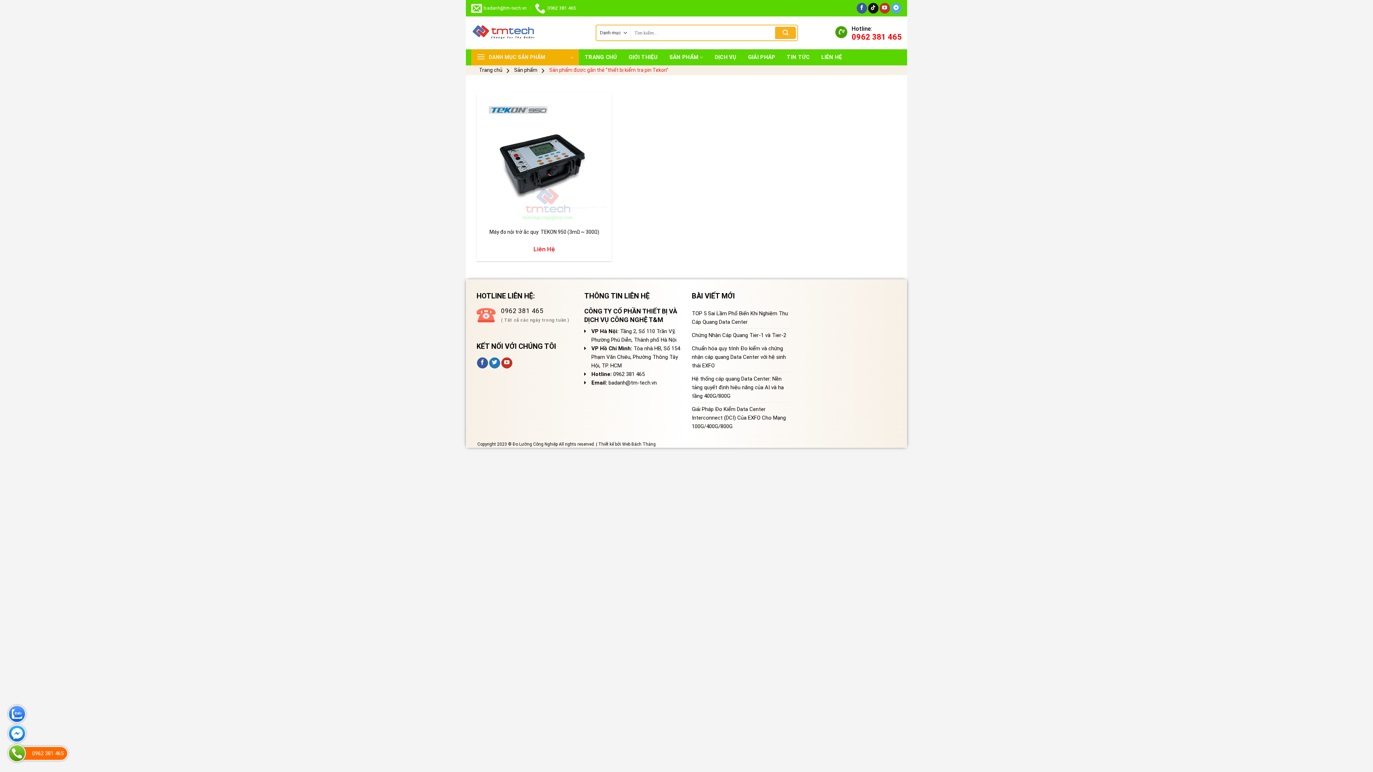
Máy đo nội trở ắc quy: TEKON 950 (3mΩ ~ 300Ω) (544, 232)
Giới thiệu (643, 57)
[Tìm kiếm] (785, 33)
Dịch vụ (726, 57)
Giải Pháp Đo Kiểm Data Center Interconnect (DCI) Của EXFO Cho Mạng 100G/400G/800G (739, 418)
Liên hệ (831, 57)
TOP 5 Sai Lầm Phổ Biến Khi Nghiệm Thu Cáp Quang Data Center (740, 317)
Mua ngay (498, 214)
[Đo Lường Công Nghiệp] (528, 32)
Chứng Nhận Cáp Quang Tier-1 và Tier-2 (739, 335)
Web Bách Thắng (639, 444)
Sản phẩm (683, 57)
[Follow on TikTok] (873, 8)
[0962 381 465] (17, 753)
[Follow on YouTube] (885, 8)
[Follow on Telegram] (896, 8)
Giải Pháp (762, 57)
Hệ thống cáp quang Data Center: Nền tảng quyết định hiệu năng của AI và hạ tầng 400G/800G (738, 387)
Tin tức (798, 57)
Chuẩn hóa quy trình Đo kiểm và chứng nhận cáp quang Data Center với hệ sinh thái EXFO (739, 357)
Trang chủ (601, 57)
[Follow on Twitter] (494, 363)
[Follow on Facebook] (862, 8)
